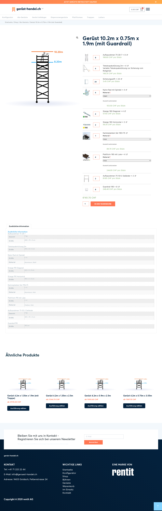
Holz (34, 292)
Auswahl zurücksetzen (110, 101)
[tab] (19, 226)
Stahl (34, 262)
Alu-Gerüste (22, 17)
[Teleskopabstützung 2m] (86, 68)
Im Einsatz (67, 489)
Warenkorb (68, 486)
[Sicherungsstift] (86, 82)
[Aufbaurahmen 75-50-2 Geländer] (86, 179)
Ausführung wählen (18, 408)
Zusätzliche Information (19, 226)
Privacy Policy (49, 444)
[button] (81, 2)
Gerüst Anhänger (39, 17)
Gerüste (66, 482)
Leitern (102, 17)
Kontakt (66, 492)
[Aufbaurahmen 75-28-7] (86, 58)
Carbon (27, 305)
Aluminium (28, 262)
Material (106, 92)
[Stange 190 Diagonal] (86, 114)
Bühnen (66, 479)
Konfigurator (7, 17)
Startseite (9, 22)
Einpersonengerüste (59, 17)
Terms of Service (60, 444)
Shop (16, 22)
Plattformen (77, 17)
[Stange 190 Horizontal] (86, 125)
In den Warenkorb (102, 204)
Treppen (90, 17)
